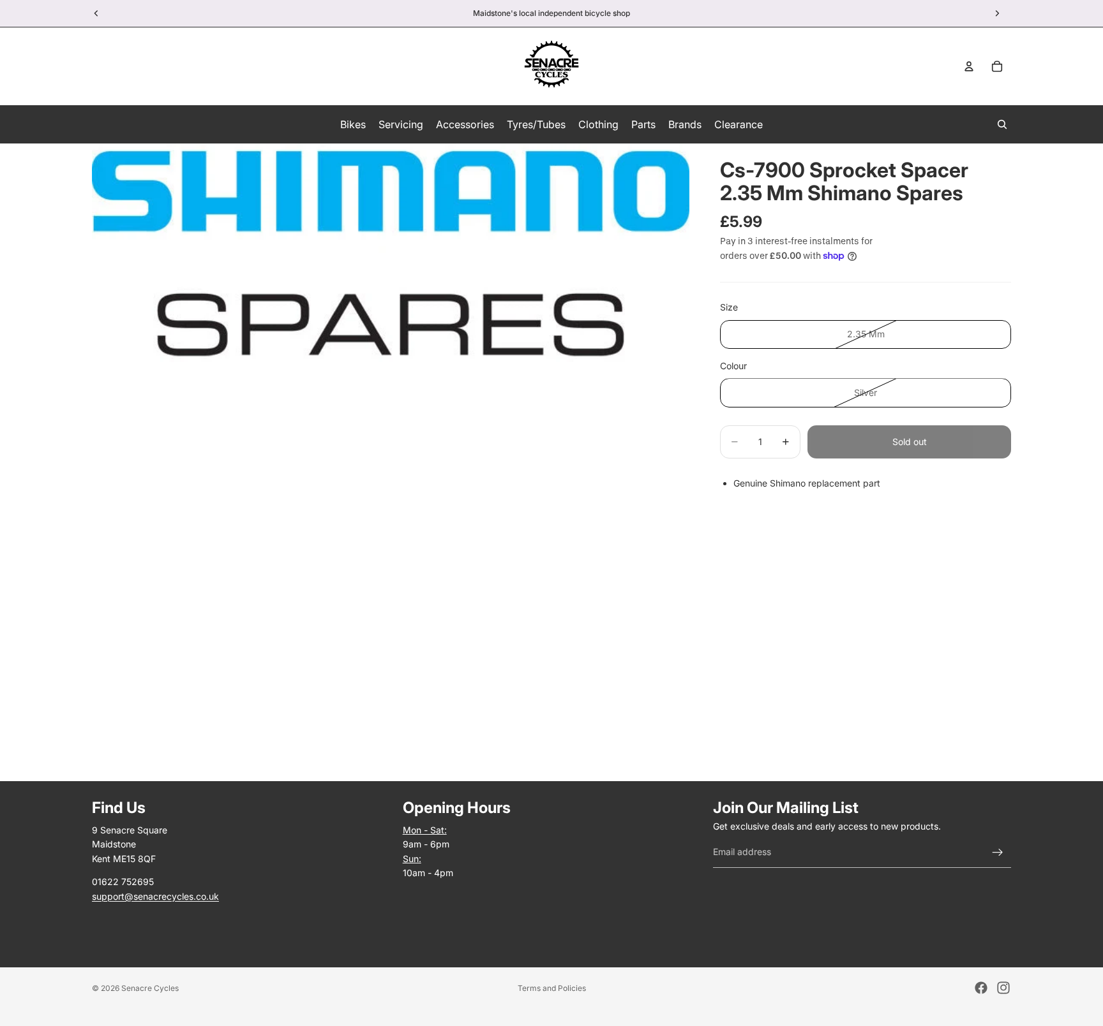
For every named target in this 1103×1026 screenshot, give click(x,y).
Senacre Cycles (150, 988)
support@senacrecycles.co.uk (155, 896)
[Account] (969, 66)
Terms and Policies (552, 988)
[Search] (1002, 124)
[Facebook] (981, 987)
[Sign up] (997, 852)
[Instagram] (1003, 987)
